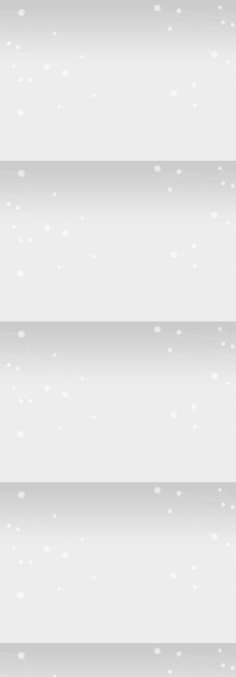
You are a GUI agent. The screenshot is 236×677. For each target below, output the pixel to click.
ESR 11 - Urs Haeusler (19, 160)
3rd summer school (36, 320)
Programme (13, 231)
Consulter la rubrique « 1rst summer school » (24, 239)
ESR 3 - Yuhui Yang (18, 137)
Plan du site (13, 14)
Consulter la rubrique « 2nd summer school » (24, 261)
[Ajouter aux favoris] (19, 366)
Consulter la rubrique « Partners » (18, 118)
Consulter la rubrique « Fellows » (18, 177)
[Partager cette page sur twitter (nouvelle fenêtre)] (33, 372)
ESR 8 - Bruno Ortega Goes (22, 152)
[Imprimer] (14, 363)
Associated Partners (18, 112)
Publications (24, 191)
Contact (12, 310)
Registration (14, 233)
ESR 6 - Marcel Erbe (18, 146)
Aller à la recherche (17, 11)
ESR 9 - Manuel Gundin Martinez (25, 155)
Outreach (23, 205)
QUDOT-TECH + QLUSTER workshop (30, 96)
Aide (232, 16)
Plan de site (13, 655)
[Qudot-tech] (41, 48)
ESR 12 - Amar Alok (18, 163)
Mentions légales (16, 652)
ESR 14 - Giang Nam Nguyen (23, 169)
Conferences (25, 198)
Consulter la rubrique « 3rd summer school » (23, 283)
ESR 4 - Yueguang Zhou (20, 140)
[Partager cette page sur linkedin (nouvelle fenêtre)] (34, 375)
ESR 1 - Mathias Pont (19, 131)
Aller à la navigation (18, 8)
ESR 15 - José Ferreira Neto (22, 172)
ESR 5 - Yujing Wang (19, 143)
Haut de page (8, 643)
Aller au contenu (16, 5)
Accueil (20, 320)
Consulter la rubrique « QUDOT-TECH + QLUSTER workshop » (35, 305)
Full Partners (14, 109)
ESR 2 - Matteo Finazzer (20, 134)
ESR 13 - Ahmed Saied (19, 166)
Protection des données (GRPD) (24, 658)
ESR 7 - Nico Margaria (19, 149)
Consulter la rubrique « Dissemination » (21, 215)
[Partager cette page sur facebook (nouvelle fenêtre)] (34, 369)
